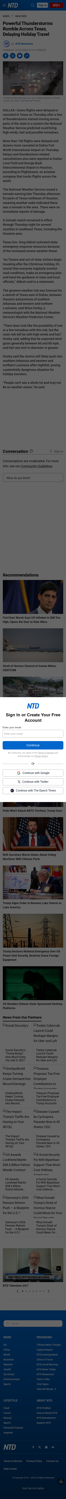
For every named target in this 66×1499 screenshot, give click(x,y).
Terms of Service (46, 753)
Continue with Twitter (35, 781)
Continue (33, 745)
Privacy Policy (41, 756)
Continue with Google (36, 772)
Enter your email (12, 727)
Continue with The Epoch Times (36, 790)
